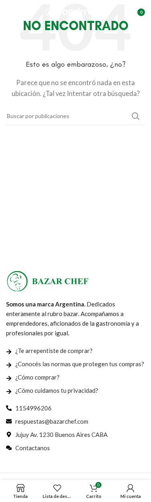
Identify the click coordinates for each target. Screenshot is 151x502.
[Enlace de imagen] (47, 280)
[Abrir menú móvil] (10, 12)
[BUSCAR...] (135, 116)
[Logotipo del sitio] (76, 11)
